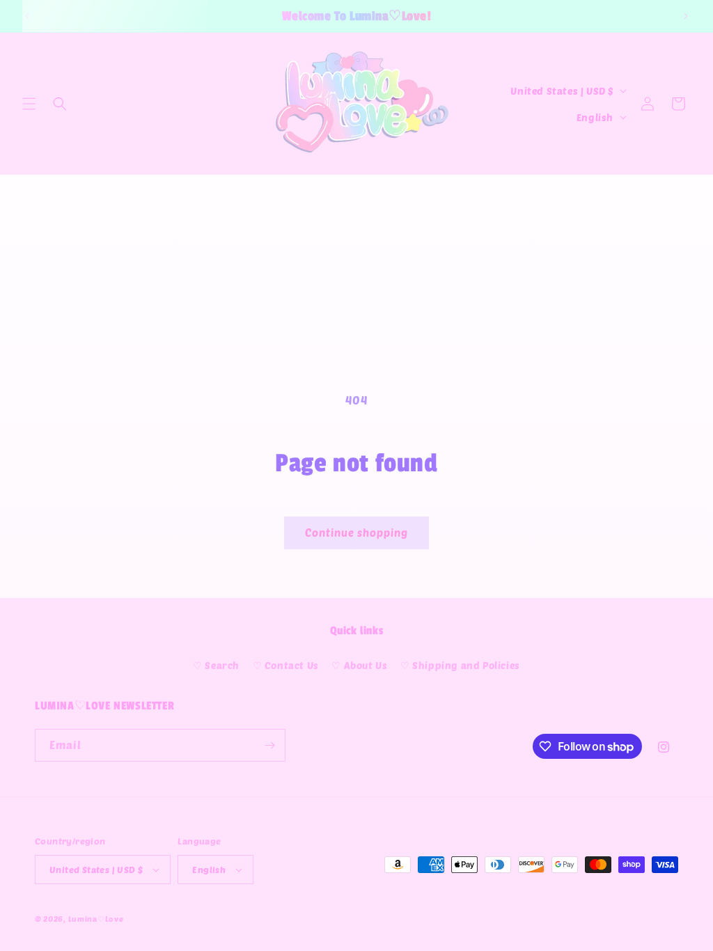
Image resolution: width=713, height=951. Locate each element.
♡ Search (216, 665)
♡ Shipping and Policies (460, 665)
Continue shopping (356, 532)
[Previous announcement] (27, 16)
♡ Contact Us (286, 665)
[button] (29, 103)
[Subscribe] (269, 745)
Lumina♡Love (96, 918)
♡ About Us (359, 665)
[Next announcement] (686, 16)
